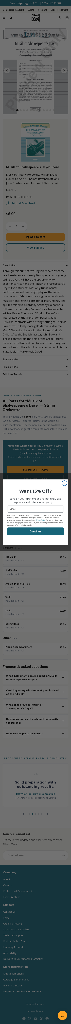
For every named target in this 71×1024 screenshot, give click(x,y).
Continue (35, 531)
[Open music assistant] (62, 1015)
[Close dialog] (64, 483)
